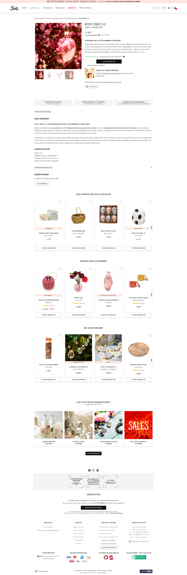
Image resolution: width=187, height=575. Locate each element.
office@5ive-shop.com (141, 535)
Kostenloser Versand (76, 481)
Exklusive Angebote (138, 443)
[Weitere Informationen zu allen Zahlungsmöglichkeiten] (78, 559)
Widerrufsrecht (92, 570)
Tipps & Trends (85, 8)
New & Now (60, 8)
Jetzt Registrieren (52, 530)
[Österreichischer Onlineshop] (106, 557)
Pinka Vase (78, 299)
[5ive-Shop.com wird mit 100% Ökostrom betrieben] (138, 557)
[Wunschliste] (172, 8)
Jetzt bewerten (41, 184)
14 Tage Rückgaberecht (109, 537)
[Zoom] (79, 25)
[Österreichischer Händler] (111, 557)
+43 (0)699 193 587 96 (140, 532)
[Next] (151, 227)
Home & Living (52, 18)
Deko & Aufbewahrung (68, 18)
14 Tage (110, 481)
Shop (24, 8)
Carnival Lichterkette (78, 368)
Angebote (72, 8)
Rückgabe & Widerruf (108, 543)
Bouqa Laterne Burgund (48, 301)
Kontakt (78, 543)
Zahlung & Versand (109, 540)
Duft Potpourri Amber (48, 366)
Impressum (78, 540)
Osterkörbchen (78, 232)
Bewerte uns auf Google (140, 541)
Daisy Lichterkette (108, 368)
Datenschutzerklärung (116, 513)
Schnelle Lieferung (107, 530)
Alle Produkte (39, 18)
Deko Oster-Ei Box (108, 232)
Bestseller (48, 8)
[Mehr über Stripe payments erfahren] (146, 571)
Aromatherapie (48, 443)
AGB (84, 570)
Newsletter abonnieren (93, 508)
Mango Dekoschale (138, 366)
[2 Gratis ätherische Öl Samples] (90, 73)
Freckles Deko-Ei (138, 234)
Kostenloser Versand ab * (111, 57)
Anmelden (49, 527)
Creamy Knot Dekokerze (49, 234)
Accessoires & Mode (108, 443)
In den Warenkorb (109, 61)
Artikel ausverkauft (108, 315)
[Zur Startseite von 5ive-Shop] (14, 8)
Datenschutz (102, 570)
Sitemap (109, 570)
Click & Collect (106, 534)
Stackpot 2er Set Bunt (138, 299)
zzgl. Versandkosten (91, 35)
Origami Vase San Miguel (108, 301)
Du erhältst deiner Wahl (93, 481)
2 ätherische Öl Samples (110, 73)
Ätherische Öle (78, 534)
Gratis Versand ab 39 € (109, 527)
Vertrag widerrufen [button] (108, 547)
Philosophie (78, 530)
